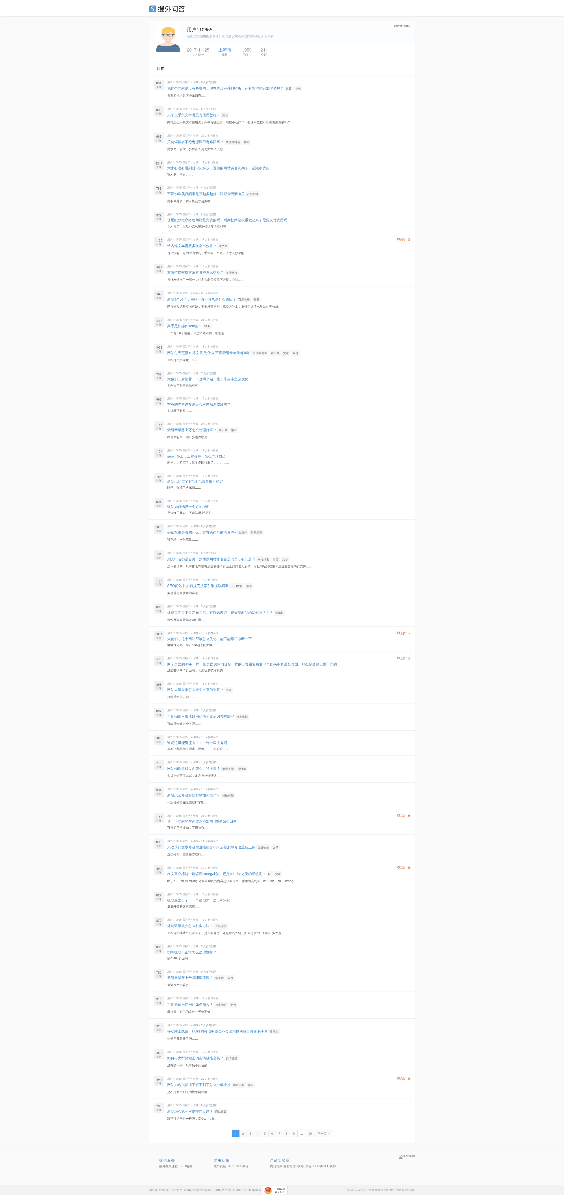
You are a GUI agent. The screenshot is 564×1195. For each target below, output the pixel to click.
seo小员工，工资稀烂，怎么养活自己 (196, 456)
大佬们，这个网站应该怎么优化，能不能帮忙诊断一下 (209, 638)
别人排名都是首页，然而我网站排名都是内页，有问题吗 (211, 558)
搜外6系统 (304, 1166)
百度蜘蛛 (252, 194)
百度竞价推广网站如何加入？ (190, 1004)
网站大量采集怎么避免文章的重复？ (195, 689)
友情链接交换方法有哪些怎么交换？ (195, 272)
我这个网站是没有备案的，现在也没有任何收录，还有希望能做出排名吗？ (225, 88)
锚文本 (223, 246)
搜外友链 (220, 1166)
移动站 (274, 1031)
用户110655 (174, 82)
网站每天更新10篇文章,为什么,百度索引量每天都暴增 (208, 352)
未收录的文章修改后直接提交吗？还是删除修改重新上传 (211, 847)
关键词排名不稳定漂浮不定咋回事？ (195, 141)
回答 (160, 68)
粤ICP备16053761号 (248, 1190)
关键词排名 (233, 142)
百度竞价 (221, 1005)
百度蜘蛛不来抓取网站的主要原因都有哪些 (200, 716)
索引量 (275, 353)
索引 (295, 353)
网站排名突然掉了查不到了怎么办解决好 (199, 1084)
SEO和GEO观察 (324, 1166)
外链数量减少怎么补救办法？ (190, 925)
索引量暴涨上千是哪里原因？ (190, 977)
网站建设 (221, 1111)
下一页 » (323, 1133)
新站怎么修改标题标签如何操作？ (193, 795)
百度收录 (244, 299)
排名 (298, 88)
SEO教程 (242, 1166)
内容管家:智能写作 (283, 1166)
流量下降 (228, 768)
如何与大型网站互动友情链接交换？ (195, 1057)
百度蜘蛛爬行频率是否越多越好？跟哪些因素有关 (206, 193)
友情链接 (231, 272)
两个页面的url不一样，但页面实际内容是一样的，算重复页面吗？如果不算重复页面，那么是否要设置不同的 (252, 664)
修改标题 (228, 795)
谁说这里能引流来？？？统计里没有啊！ (199, 742)
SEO (168, 9)
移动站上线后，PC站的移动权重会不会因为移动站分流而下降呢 (217, 1031)
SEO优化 (237, 586)
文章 (225, 115)
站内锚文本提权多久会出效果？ (192, 245)
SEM (207, 326)
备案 (288, 88)
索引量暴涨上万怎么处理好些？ (192, 429)
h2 (269, 874)
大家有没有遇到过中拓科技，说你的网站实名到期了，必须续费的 (218, 167)
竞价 (233, 1005)
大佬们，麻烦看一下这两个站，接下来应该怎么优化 (207, 378)
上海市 (225, 49)
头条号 (242, 532)
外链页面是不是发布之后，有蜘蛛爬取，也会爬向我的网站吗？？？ (220, 612)
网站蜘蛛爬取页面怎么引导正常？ (193, 768)
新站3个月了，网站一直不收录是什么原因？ (201, 299)
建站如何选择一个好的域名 (188, 506)
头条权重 (256, 532)
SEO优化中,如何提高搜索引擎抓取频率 (197, 585)
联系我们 (164, 1190)
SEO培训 (186, 1166)
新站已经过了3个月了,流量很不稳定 (195, 481)
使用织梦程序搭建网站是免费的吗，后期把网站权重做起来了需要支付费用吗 (227, 219)
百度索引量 (260, 353)
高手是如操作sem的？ (184, 325)
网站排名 (263, 559)
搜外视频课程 (168, 1166)
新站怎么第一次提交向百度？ (190, 1111)
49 (310, 1133)
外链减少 (221, 926)
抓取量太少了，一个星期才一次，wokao (198, 900)
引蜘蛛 (279, 613)
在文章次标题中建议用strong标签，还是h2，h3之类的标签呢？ (216, 873)
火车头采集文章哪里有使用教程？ (193, 114)
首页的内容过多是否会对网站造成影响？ (199, 404)
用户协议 (176, 1190)
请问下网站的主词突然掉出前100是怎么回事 (202, 821)
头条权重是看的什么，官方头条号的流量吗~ (201, 532)
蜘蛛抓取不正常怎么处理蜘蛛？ (192, 952)
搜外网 (153, 1190)
